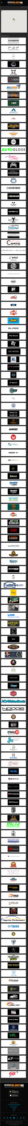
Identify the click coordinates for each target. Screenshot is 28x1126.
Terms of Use (7, 1123)
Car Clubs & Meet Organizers (14, 1104)
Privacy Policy (13, 1123)
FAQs (14, 1110)
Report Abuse (20, 1123)
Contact (14, 1108)
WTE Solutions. (12, 1121)
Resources (14, 1107)
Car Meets (25, 7)
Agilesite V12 (16, 1124)
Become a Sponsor (14, 1105)
